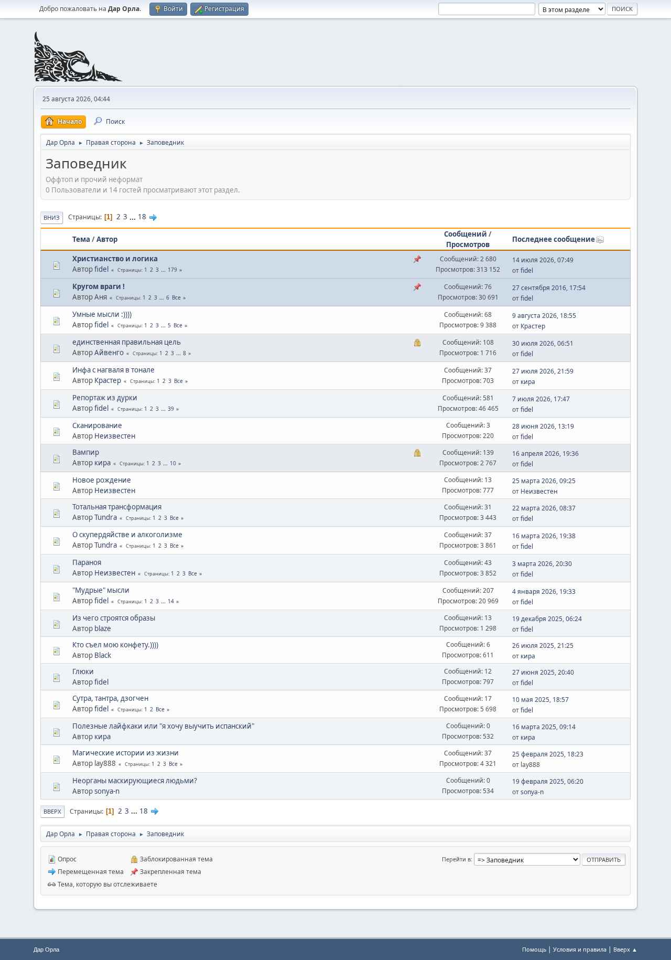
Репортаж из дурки (104, 397)
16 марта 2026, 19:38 (544, 535)
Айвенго (109, 352)
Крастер (533, 326)
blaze (102, 628)
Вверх (52, 811)
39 (171, 408)
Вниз (52, 217)
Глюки (83, 671)
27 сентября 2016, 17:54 (549, 287)
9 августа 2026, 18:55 (544, 315)
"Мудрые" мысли (100, 590)
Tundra (105, 517)
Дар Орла (46, 949)
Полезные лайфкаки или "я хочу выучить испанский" (163, 726)
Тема (81, 239)
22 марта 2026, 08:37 (544, 508)
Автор (106, 239)
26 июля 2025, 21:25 (542, 645)
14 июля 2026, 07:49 (542, 259)
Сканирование (97, 425)
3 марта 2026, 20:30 (542, 563)
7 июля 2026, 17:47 (541, 398)
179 (172, 269)
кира (528, 381)
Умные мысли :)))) (102, 314)
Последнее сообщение (553, 239)
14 (171, 601)
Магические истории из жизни (125, 753)
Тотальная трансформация (116, 506)
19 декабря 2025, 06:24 (547, 618)
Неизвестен (114, 436)
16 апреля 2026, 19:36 (545, 453)
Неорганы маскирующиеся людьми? (134, 780)
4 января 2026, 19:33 (544, 591)
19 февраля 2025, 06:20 (547, 781)
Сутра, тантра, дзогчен (110, 698)
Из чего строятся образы (113, 618)
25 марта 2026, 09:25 (544, 480)
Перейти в (456, 859)
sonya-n (107, 791)
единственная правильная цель (126, 342)
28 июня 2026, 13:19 (543, 426)
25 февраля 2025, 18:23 (547, 754)
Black (102, 655)
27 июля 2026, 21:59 (542, 371)
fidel (101, 269)
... (133, 216)
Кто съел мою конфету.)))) (115, 644)
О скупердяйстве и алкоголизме (127, 534)
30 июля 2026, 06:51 (542, 343)
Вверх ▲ (625, 949)
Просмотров (468, 244)
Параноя (86, 562)
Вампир (85, 452)
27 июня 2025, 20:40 (543, 672)
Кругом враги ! (98, 286)
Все (176, 297)
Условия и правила (580, 949)
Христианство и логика (115, 258)
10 (173, 463)
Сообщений (465, 234)
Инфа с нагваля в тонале (113, 370)
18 (142, 216)
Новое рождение (101, 480)
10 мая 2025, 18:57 (540, 699)
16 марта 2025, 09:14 (544, 726)
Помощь (534, 949)
